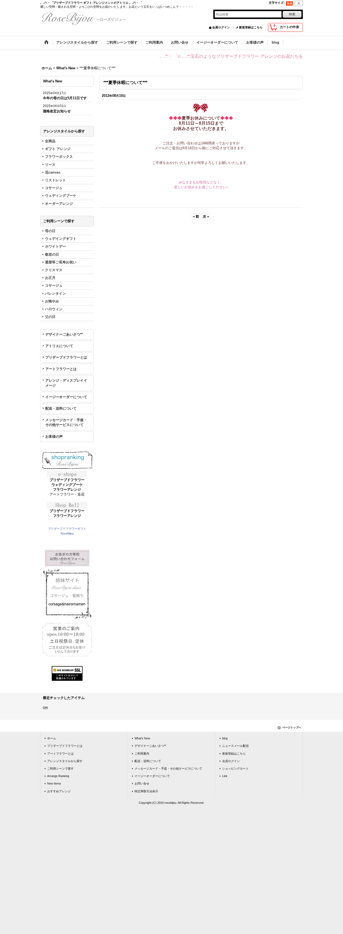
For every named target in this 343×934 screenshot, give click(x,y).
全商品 (50, 141)
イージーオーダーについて (66, 397)
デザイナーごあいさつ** (64, 334)
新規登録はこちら (251, 27)
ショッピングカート (235, 768)
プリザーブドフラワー (67, 480)
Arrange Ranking (58, 776)
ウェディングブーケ (67, 485)
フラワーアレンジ (67, 489)
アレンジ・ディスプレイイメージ (66, 382)
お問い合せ (142, 783)
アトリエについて (59, 346)
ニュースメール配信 (235, 745)
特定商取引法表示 (146, 791)
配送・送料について (61, 408)
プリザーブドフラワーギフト (67, 528)
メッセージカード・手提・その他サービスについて (66, 422)
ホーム (51, 738)
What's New (142, 738)
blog (225, 738)
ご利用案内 (142, 753)
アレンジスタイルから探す (65, 761)
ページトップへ (291, 727)
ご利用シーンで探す (60, 768)
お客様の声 (54, 437)
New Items (54, 783)
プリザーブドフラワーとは (66, 357)
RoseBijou (67, 533)
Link (225, 776)
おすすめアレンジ (59, 791)
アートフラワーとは (61, 369)
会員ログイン (221, 27)
